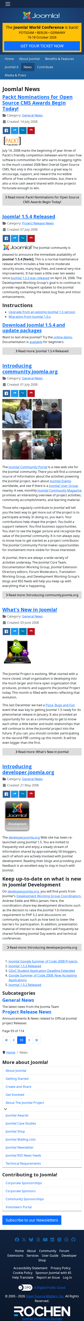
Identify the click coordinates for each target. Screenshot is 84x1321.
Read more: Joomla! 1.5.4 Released (43, 351)
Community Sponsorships (25, 1199)
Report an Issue (48, 1277)
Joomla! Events (60, 481)
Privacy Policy (61, 1268)
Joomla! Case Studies (21, 1123)
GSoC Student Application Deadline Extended (42, 971)
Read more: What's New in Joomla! (43, 752)
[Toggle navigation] (7, 4)
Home (9, 59)
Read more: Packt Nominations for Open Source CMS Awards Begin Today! (43, 199)
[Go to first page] (6, 1040)
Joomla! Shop (15, 1131)
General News (32, 115)
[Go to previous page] (13, 1040)
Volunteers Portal (19, 1207)
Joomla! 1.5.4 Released (28, 216)
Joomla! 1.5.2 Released (25, 985)
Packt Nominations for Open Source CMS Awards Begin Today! (37, 102)
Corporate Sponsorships (24, 1183)
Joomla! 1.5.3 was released (30, 278)
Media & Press (15, 75)
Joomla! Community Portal (28, 467)
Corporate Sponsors (21, 1191)
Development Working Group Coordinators (48, 896)
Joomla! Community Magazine (60, 490)
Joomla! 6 (11, 67)
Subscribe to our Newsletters (32, 1220)
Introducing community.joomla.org (30, 368)
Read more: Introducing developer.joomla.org (43, 947)
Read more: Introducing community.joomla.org (43, 595)
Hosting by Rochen (42, 1319)
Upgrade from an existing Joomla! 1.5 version (42, 312)
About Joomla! (29, 59)
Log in (67, 1277)
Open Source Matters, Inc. (45, 1296)
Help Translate (22, 1277)
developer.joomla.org (24, 837)
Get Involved (15, 1094)
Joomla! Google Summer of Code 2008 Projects (43, 961)
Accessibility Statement (30, 1268)
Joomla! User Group (63, 486)
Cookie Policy (22, 1273)
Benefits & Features (59, 59)
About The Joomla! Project (25, 1103)
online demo (63, 337)
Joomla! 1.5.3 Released (25, 966)
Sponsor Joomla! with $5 (53, 1273)
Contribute (45, 67)
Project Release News (38, 223)
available (35, 342)
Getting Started (17, 1078)
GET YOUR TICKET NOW (42, 45)
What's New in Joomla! (29, 609)
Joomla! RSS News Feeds (23, 1155)
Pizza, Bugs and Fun (60, 705)
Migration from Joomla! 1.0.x (30, 317)
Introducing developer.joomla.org (28, 769)
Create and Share (18, 1086)
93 (21, 1040)
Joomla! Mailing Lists (21, 1139)
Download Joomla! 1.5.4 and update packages (33, 327)
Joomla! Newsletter (20, 1147)
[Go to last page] (36, 1040)
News (28, 67)
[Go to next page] (29, 1040)
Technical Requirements (23, 1163)
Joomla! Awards (17, 1115)
